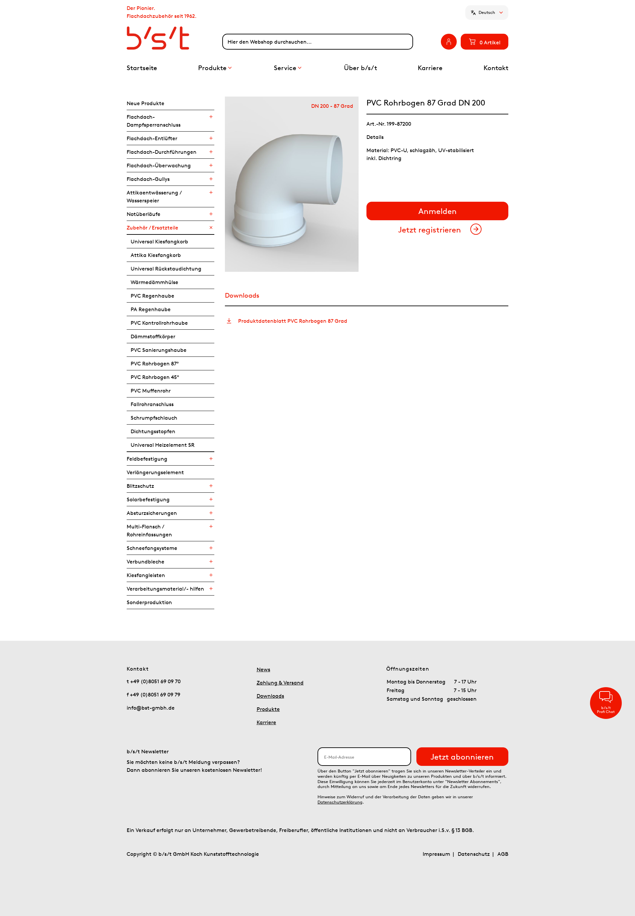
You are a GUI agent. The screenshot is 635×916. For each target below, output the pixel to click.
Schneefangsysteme (152, 548)
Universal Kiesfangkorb (159, 241)
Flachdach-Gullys (148, 179)
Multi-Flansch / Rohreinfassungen (149, 530)
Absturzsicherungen (152, 513)
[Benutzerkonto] (449, 42)
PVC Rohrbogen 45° (155, 377)
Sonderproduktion (149, 602)
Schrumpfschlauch (154, 417)
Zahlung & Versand (280, 682)
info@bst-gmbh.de (151, 707)
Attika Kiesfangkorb (156, 255)
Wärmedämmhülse (154, 282)
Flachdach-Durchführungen (161, 151)
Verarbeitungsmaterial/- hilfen (165, 588)
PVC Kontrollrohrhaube (159, 322)
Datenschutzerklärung (340, 802)
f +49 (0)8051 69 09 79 (153, 694)
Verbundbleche (145, 561)
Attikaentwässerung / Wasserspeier (154, 196)
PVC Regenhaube (152, 295)
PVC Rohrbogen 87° (155, 363)
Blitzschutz (140, 485)
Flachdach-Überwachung (159, 165)
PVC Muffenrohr (151, 390)
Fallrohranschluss (152, 404)
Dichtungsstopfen (153, 431)
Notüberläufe (143, 214)
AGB (502, 854)
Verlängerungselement (155, 472)
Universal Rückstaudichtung (166, 268)
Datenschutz (474, 854)
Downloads (270, 695)
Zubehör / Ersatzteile (152, 227)
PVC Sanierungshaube (159, 350)
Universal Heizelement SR (162, 444)
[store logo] (174, 38)
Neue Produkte (145, 103)
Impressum (436, 854)
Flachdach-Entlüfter (152, 138)
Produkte (268, 709)
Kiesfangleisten (146, 575)
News (263, 669)
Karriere (266, 722)
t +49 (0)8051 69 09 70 (154, 681)
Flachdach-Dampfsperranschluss (154, 120)
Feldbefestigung (147, 458)
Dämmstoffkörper (153, 336)
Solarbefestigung (148, 499)
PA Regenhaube (151, 309)
